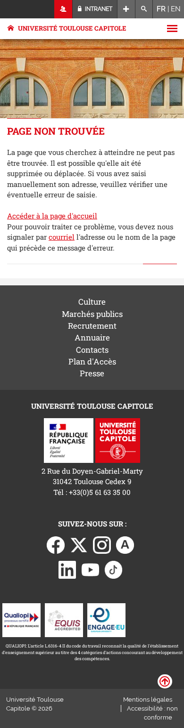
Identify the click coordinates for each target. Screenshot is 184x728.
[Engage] (106, 619)
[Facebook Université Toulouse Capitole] (56, 544)
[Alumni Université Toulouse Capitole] (125, 544)
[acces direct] (126, 9)
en (176, 9)
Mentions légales (147, 699)
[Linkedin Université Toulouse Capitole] (67, 569)
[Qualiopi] (21, 619)
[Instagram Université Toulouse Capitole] (102, 544)
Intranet (98, 9)
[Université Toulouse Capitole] (117, 440)
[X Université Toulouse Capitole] (79, 544)
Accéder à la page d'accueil (52, 215)
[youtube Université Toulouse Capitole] (91, 569)
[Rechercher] (144, 9)
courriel (62, 237)
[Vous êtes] (63, 9)
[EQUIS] (64, 619)
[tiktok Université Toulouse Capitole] (114, 569)
